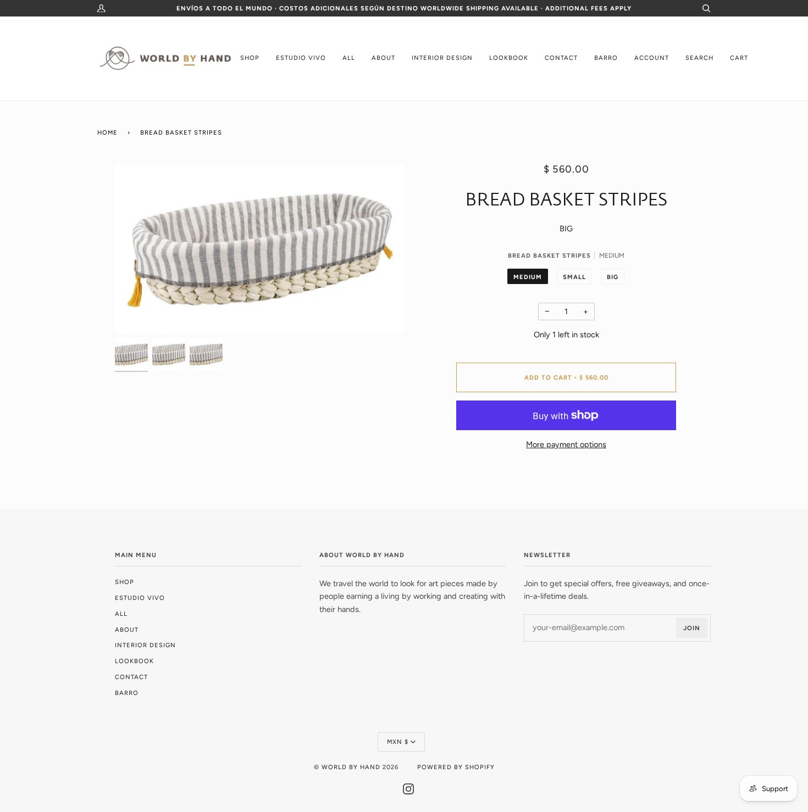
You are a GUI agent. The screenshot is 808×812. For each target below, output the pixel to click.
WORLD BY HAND (351, 767)
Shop (124, 582)
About (127, 629)
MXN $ (397, 742)
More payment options (566, 444)
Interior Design (145, 645)
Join (691, 628)
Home (107, 132)
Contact (131, 677)
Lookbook (134, 661)
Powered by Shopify (456, 767)
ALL (121, 614)
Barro (127, 693)
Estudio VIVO (140, 598)
